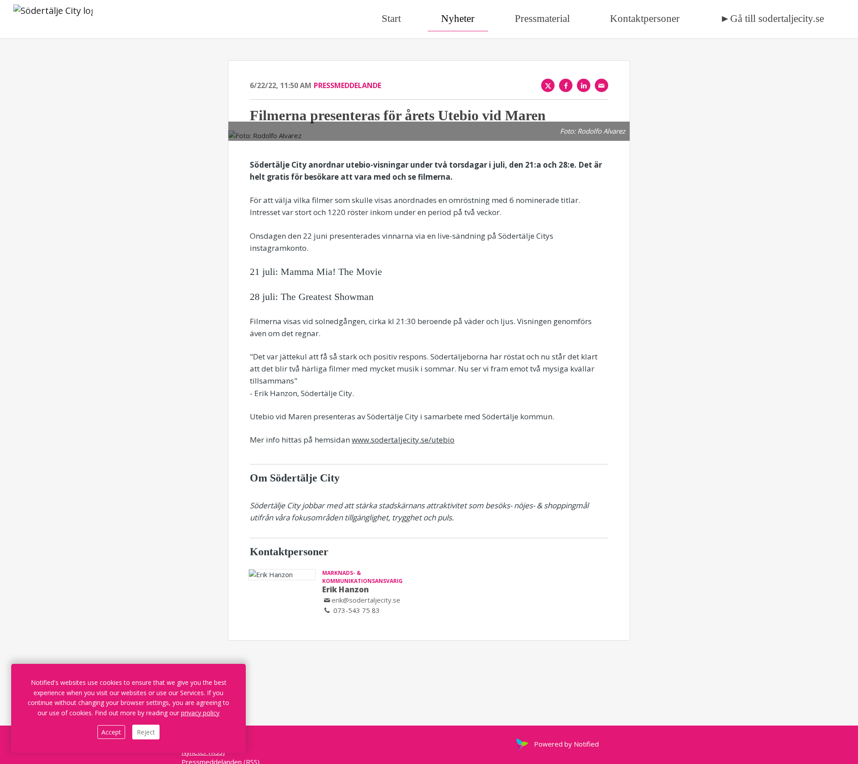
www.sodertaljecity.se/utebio (403, 440)
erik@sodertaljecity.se (366, 599)
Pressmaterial (542, 18)
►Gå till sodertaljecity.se (772, 18)
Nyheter (458, 18)
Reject (146, 732)
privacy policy (200, 713)
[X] (548, 85)
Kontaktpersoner (645, 18)
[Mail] (601, 85)
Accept (111, 732)
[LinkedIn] (583, 85)
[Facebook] (565, 85)
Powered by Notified (566, 743)
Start (391, 18)
